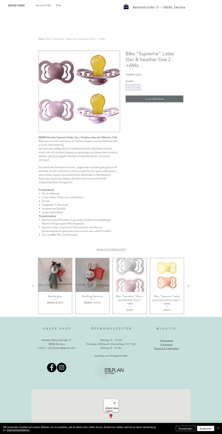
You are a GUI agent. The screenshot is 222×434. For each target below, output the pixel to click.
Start (41, 38)
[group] (111, 286)
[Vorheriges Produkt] (33, 286)
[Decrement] (128, 87)
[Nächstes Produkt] (189, 286)
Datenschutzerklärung (18, 430)
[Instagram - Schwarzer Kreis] (61, 367)
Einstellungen (185, 428)
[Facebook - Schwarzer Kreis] (51, 367)
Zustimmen (205, 428)
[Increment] (138, 87)
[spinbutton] (133, 87)
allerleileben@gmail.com (61, 347)
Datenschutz (166, 340)
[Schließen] (218, 428)
